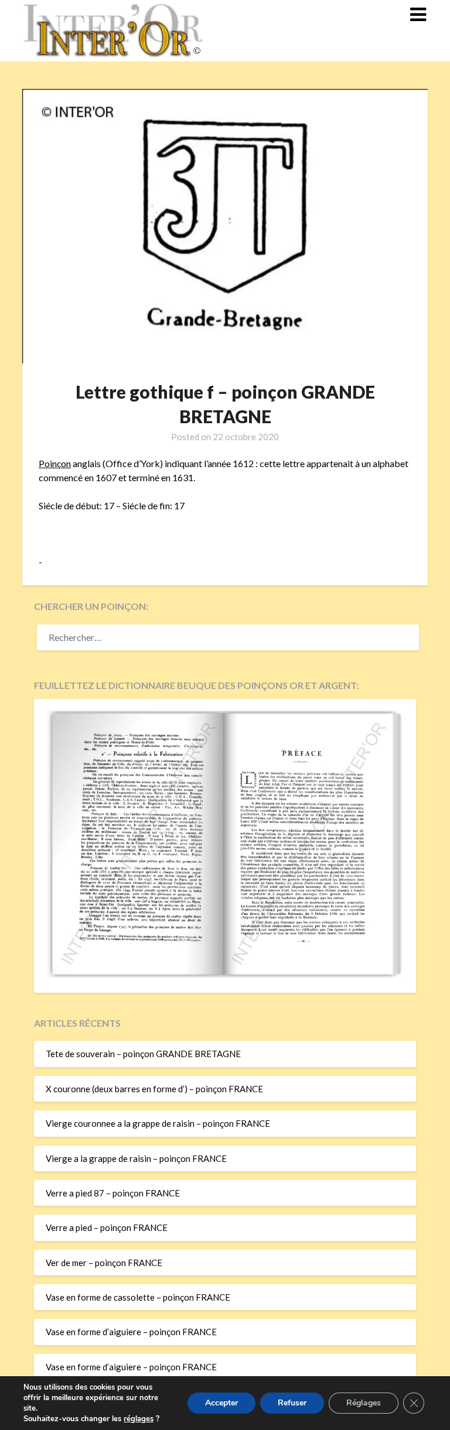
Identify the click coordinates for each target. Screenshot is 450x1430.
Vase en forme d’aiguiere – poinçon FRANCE (131, 1331)
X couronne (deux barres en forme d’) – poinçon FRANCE (154, 1088)
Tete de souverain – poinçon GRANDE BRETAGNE (143, 1053)
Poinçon (55, 463)
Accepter (221, 1402)
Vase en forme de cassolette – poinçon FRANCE (138, 1297)
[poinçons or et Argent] (225, 974)
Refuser (292, 1402)
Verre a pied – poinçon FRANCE (107, 1227)
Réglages (363, 1402)
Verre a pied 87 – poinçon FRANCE (113, 1193)
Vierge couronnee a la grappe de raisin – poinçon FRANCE (158, 1123)
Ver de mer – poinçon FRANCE (104, 1262)
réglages (139, 1419)
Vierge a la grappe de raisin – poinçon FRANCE (136, 1158)
